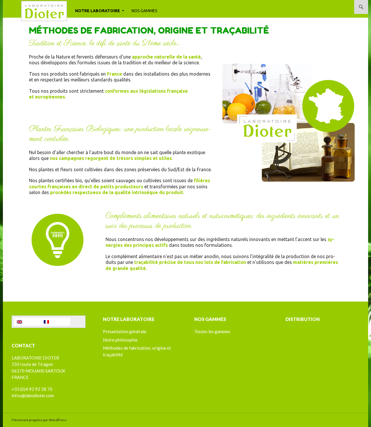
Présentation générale (124, 331)
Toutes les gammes (212, 331)
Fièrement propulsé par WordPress (39, 420)
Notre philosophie (120, 339)
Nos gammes (144, 10)
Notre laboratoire (97, 10)
